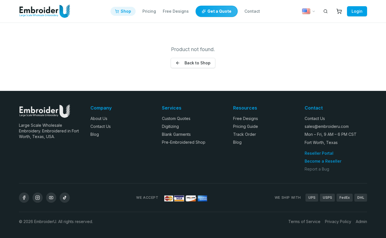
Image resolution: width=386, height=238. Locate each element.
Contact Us (100, 126)
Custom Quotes (176, 118)
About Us (98, 118)
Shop (126, 11)
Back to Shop (198, 62)
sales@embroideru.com (327, 126)
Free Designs (176, 11)
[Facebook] (24, 198)
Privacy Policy (338, 221)
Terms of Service (304, 221)
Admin (361, 221)
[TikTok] (65, 198)
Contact (252, 11)
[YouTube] (51, 198)
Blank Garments (176, 134)
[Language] (309, 11)
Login (357, 11)
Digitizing (170, 126)
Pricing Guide (245, 126)
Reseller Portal (319, 153)
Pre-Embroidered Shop (183, 142)
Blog (94, 134)
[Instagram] (37, 198)
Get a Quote (219, 11)
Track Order (244, 134)
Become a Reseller (323, 161)
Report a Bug (317, 169)
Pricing (149, 11)
